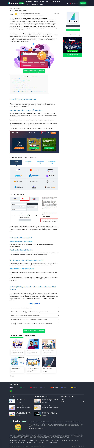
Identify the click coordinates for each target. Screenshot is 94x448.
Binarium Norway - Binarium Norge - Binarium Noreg (21, 446)
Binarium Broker (13, 440)
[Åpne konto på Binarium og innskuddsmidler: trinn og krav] (12, 407)
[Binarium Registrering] (17, 362)
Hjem (11, 8)
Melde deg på (64, 440)
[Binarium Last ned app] (49, 362)
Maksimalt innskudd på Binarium (21, 86)
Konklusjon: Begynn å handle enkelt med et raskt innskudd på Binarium (29, 91)
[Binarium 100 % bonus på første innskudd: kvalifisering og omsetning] (37, 407)
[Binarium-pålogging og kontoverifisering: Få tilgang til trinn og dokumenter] (33, 344)
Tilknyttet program (33, 440)
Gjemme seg (34, 76)
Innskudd (28, 4)
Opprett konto (72, 30)
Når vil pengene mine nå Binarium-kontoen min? (25, 87)
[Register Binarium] (72, 45)
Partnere (77, 440)
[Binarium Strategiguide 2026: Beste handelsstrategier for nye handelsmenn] (49, 344)
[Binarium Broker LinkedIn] (78, 446)
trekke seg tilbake (55, 1)
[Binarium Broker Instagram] (81, 446)
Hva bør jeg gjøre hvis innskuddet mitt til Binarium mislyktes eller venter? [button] (29, 319)
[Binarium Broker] (18, 422)
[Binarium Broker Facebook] (72, 446)
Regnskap (71, 440)
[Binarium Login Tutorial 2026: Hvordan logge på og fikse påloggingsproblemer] (33, 362)
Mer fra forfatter (30, 335)
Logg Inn (36, 1)
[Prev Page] (11, 376)
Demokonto (29, 442)
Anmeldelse (41, 440)
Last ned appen (49, 440)
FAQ (24, 442)
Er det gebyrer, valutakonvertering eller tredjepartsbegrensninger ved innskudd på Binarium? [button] (31, 324)
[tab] (34, 308)
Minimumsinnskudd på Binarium (21, 84)
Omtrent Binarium (23, 440)
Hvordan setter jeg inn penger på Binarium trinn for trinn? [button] (25, 315)
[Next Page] (13, 376)
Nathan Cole (19, 14)
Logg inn (57, 440)
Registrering (29, 1)
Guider (47, 1)
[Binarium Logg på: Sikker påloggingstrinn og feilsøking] (17, 344)
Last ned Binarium (53, 442)
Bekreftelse (35, 4)
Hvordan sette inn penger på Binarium (21, 80)
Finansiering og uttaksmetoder (20, 78)
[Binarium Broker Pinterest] (83, 446)
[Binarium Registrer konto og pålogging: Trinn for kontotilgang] (37, 413)
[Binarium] (72, 22)
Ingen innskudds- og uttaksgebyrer (22, 89)
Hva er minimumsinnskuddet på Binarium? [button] (21, 308)
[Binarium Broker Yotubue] (76, 446)
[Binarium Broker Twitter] (74, 446)
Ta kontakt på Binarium (39, 446)
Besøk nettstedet (72, 25)
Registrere (83, 3)
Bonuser (42, 1)
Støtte (41, 4)
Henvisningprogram (42, 442)
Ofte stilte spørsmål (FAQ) (18, 82)
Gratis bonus (73, 34)
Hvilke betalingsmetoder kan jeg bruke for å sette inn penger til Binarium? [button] (29, 312)
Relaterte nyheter (16, 335)
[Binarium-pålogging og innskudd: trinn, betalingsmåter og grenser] (12, 413)
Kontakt (11, 442)
